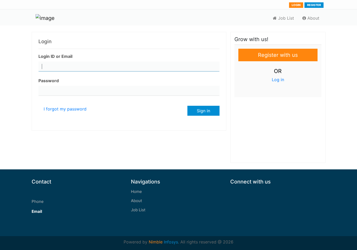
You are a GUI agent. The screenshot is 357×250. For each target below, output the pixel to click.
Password (48, 80)
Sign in (203, 110)
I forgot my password (65, 109)
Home (136, 191)
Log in (278, 79)
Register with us (278, 55)
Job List (285, 18)
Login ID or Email (55, 56)
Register (314, 5)
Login (296, 5)
